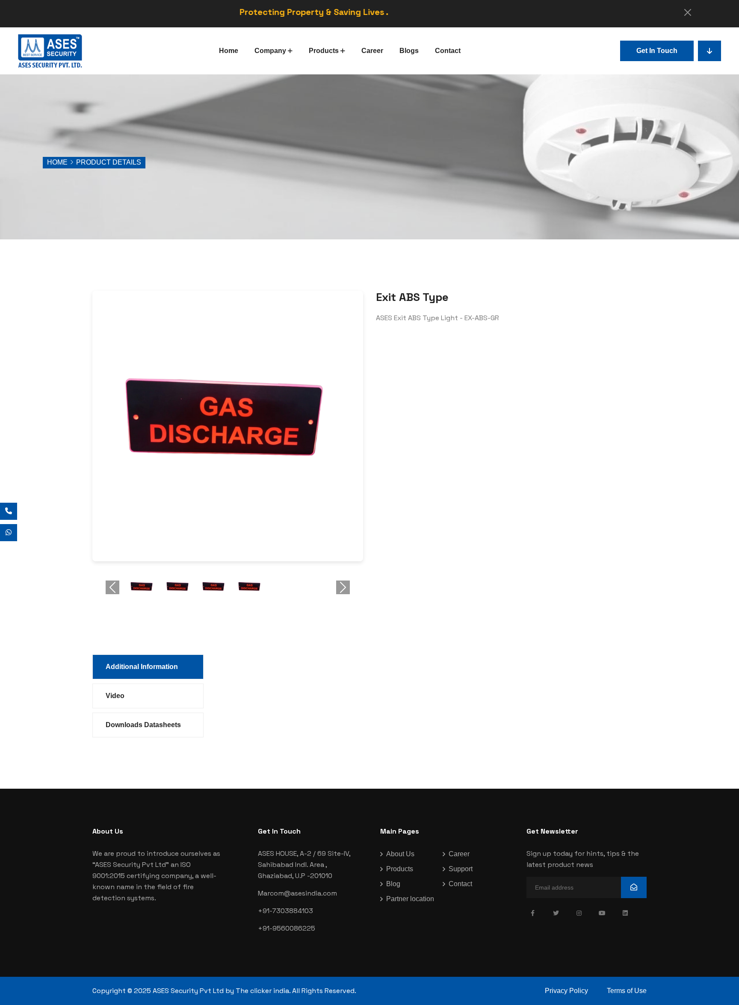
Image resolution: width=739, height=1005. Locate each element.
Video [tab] (115, 695)
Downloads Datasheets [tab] (143, 724)
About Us (400, 854)
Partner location (410, 898)
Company (270, 50)
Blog (393, 883)
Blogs (409, 50)
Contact (448, 50)
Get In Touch (656, 50)
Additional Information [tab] (142, 666)
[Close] (688, 12)
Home (228, 50)
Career (372, 50)
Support (461, 868)
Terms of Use (627, 990)
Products (324, 50)
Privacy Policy (566, 990)
